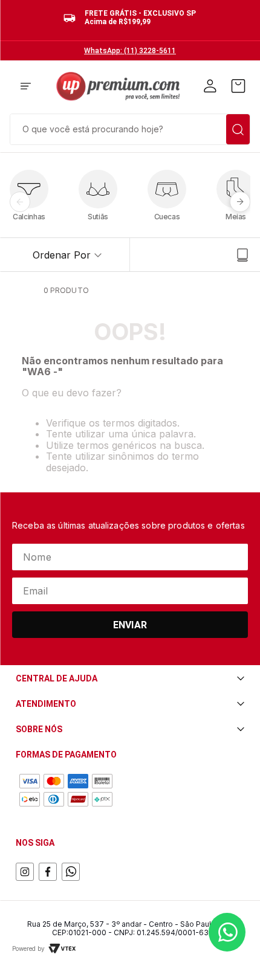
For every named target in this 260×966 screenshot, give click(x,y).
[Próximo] (240, 202)
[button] (25, 87)
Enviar (130, 625)
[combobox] (130, 128)
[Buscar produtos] (238, 129)
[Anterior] (20, 202)
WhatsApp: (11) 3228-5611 (130, 51)
